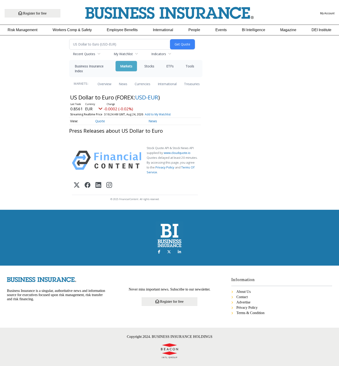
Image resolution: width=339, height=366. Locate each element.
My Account (327, 13)
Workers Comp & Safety (72, 30)
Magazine (288, 30)
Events (221, 30)
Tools (190, 66)
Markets (126, 66)
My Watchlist (123, 54)
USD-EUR (146, 97)
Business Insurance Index (89, 68)
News (123, 84)
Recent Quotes (84, 54)
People (194, 30)
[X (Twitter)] (76, 185)
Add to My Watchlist (158, 114)
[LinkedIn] (98, 185)
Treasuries (192, 84)
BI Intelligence (253, 30)
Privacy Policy (164, 167)
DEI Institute (321, 30)
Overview (104, 84)
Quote (100, 121)
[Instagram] (109, 185)
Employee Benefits (122, 30)
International (163, 30)
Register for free (34, 13)
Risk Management (22, 30)
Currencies (142, 84)
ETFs (170, 66)
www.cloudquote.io (177, 153)
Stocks (149, 66)
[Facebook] (87, 185)
